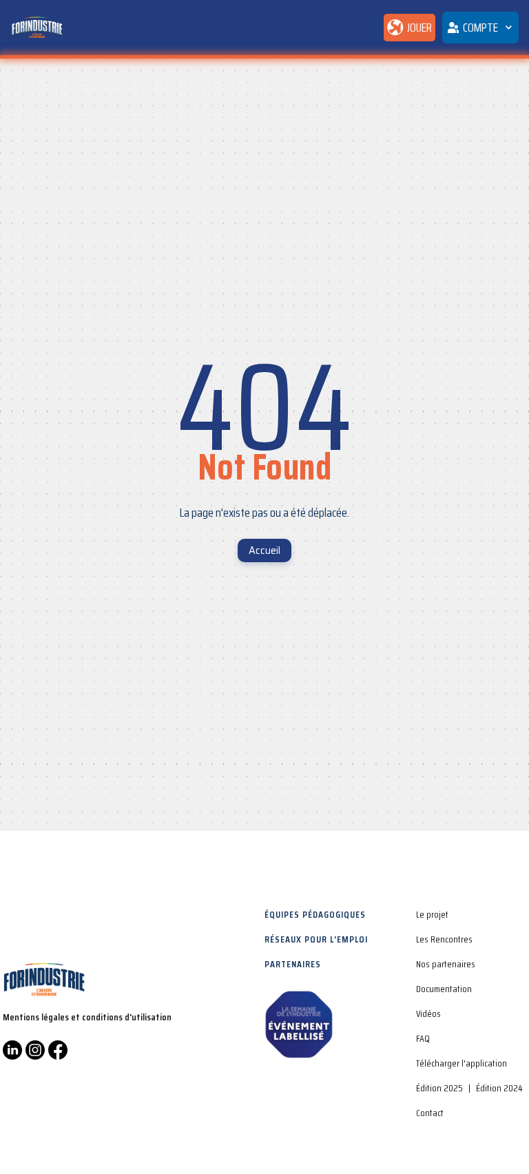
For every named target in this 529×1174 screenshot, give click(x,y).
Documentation (444, 988)
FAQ (423, 1038)
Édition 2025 (439, 1087)
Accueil (264, 550)
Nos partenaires (445, 963)
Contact (430, 1112)
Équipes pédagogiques (315, 914)
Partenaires (292, 963)
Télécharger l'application (461, 1063)
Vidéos (428, 1013)
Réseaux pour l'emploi (316, 939)
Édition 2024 (499, 1087)
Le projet (432, 914)
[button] (480, 27)
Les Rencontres (444, 939)
